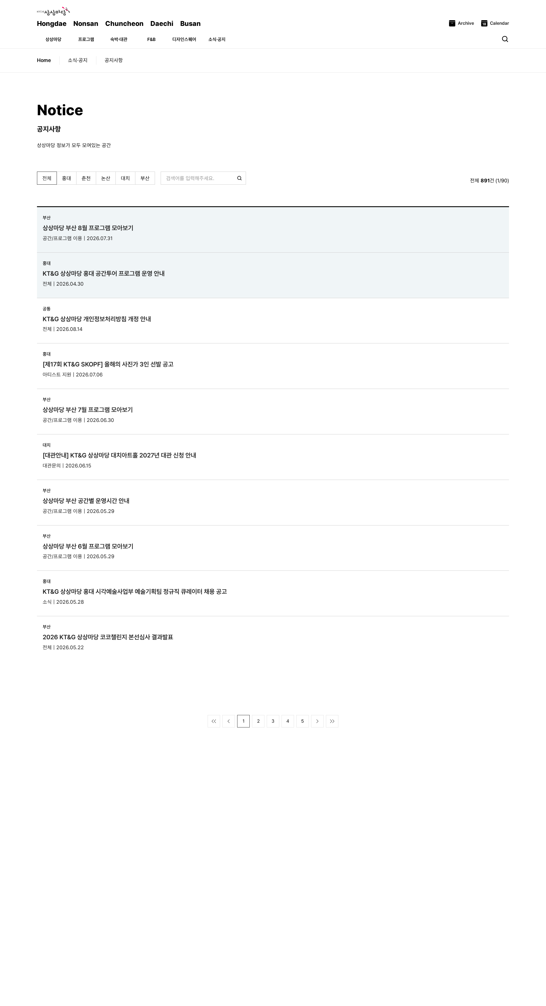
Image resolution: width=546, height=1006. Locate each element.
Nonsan (85, 23)
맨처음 (214, 721)
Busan (190, 23)
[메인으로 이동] (53, 11)
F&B (151, 39)
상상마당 (53, 39)
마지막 (332, 721)
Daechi (161, 23)
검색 (505, 39)
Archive (466, 23)
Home (44, 60)
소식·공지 (217, 39)
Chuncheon (124, 23)
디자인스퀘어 (184, 39)
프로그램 (86, 39)
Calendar (499, 23)
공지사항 (114, 60)
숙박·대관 (118, 39)
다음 (317, 721)
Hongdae (52, 23)
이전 (228, 721)
